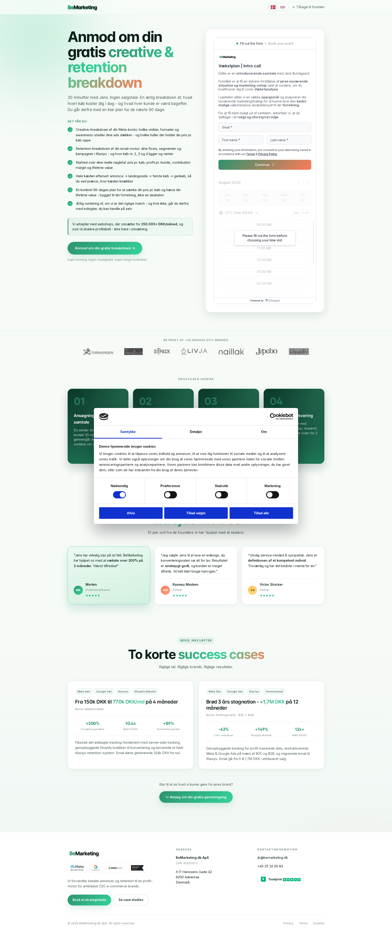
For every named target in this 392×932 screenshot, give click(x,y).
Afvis (131, 513)
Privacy (288, 923)
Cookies (318, 923)
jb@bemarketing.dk (272, 857)
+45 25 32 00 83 (270, 866)
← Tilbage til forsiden (308, 7)
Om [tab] (264, 432)
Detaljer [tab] (196, 432)
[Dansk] (273, 7)
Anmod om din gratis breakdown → (105, 248)
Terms (303, 923)
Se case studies (131, 900)
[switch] (170, 494)
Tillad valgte (196, 513)
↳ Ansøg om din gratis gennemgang (196, 797)
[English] (282, 7)
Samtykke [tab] (128, 432)
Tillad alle (261, 513)
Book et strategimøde (89, 900)
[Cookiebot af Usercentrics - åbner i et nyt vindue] (273, 416)
